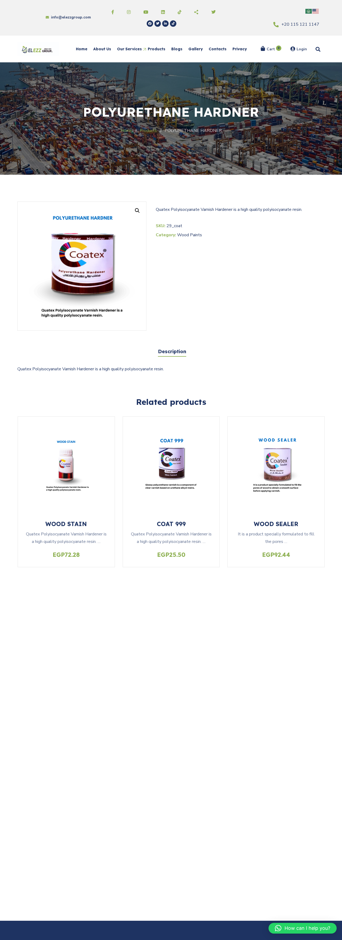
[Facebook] (150, 23)
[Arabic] (308, 11)
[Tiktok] (173, 23)
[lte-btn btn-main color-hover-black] (66, 460)
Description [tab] (172, 351)
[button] (137, 210)
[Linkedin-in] (165, 23)
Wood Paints (189, 235)
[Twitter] (157, 23)
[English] (315, 11)
